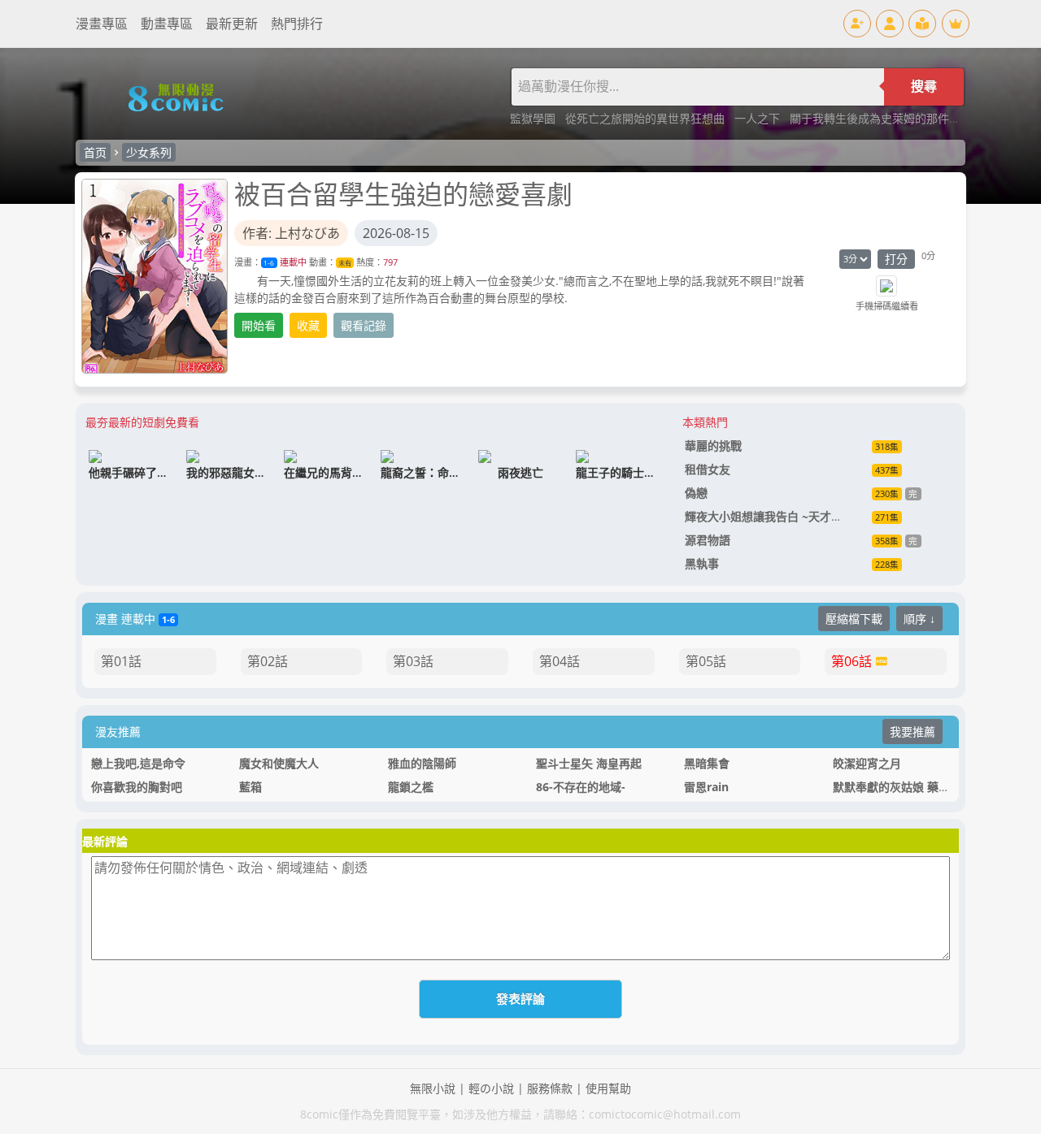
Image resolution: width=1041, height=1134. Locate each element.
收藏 (308, 325)
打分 (896, 258)
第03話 (413, 661)
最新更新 (232, 23)
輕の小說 (491, 1088)
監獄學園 (534, 118)
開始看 (259, 325)
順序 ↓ (919, 618)
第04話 (559, 661)
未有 (344, 262)
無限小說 (432, 1088)
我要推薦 (912, 731)
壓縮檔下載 (853, 618)
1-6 (269, 262)
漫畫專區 (102, 23)
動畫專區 (167, 23)
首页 (95, 152)
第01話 (121, 661)
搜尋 (924, 86)
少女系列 (149, 152)
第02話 (267, 661)
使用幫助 (608, 1088)
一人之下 (758, 118)
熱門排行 (297, 23)
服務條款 (550, 1088)
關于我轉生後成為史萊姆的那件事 (877, 118)
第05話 (706, 661)
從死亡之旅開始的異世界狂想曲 (646, 118)
